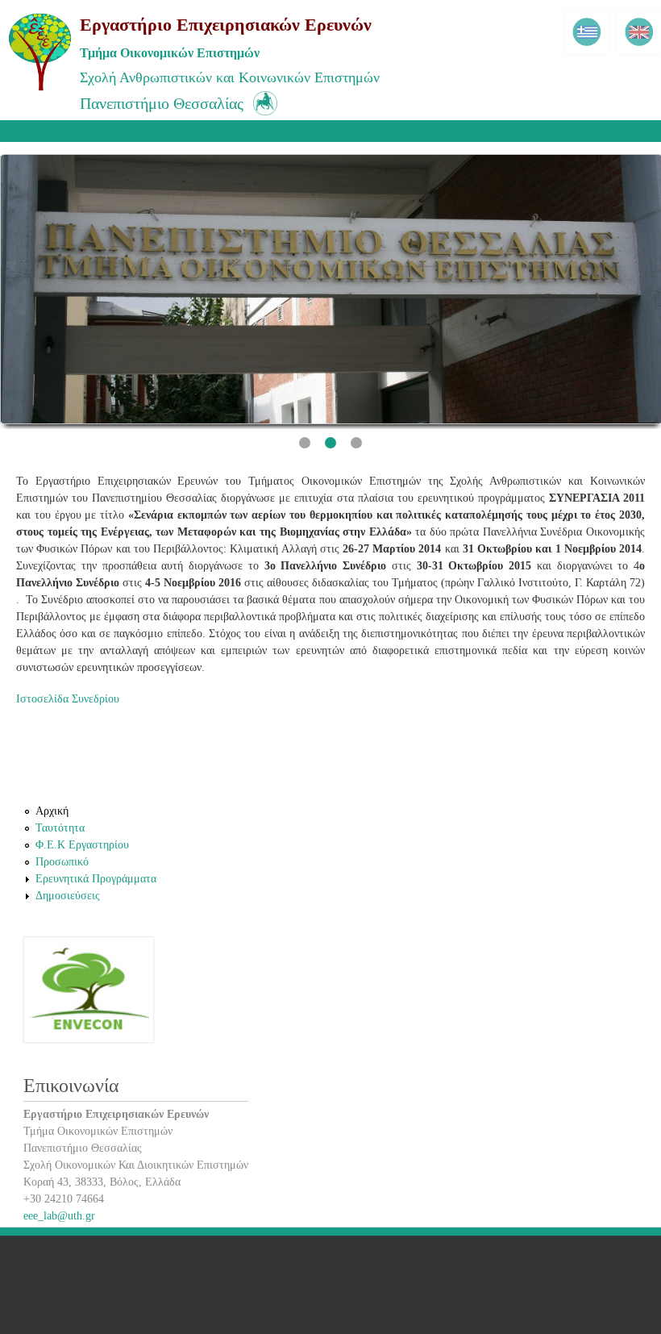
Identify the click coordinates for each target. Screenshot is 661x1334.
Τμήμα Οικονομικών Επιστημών (170, 53)
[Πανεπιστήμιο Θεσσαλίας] (260, 118)
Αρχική (52, 811)
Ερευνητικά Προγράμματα (95, 879)
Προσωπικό (62, 862)
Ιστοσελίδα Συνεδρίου (67, 699)
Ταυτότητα (60, 828)
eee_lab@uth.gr (59, 1216)
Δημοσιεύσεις (67, 896)
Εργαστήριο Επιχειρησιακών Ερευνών (226, 24)
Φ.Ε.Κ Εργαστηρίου (82, 845)
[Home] (40, 89)
